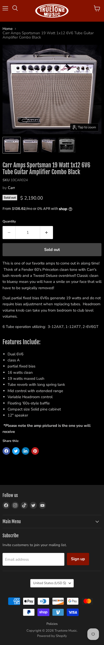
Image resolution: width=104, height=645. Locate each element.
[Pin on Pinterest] (35, 451)
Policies (52, 624)
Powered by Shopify (52, 636)
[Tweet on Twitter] (16, 451)
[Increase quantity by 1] (46, 232)
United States (49, 583)
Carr (11, 187)
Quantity (9, 221)
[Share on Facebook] (6, 451)
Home (8, 29)
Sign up (78, 559)
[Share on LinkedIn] (25, 451)
